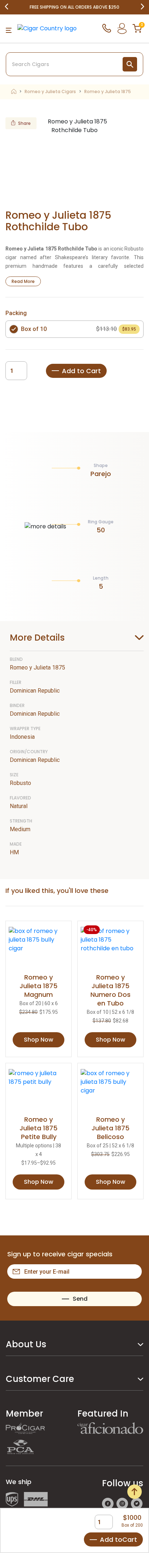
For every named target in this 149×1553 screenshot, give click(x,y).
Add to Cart (81, 370)
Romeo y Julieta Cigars (50, 92)
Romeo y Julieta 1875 (107, 92)
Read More (23, 281)
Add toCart (118, 1539)
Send (80, 1299)
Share (24, 123)
